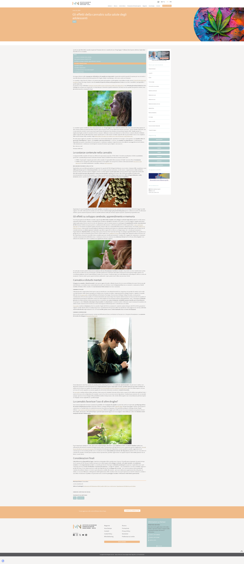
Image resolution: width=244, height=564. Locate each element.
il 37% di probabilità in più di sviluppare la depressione (113, 388)
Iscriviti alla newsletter (132, 510)
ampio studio (84, 295)
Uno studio (76, 306)
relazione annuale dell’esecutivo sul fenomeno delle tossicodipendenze (106, 85)
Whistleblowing (108, 536)
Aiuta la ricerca (167, 5)
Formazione (125, 528)
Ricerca (115, 6)
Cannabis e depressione (79, 67)
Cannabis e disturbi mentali (80, 63)
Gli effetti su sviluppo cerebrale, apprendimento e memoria (87, 61)
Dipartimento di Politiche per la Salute (126, 486)
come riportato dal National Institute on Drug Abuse (90, 410)
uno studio (77, 392)
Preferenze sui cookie (128, 536)
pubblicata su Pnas (114, 233)
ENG (171, 1)
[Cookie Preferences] (3, 561)
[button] (110, 5)
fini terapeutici (108, 163)
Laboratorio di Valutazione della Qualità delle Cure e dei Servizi (100, 486)
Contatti (158, 6)
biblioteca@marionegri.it (155, 189)
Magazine (145, 6)
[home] (81, 3)
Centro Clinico (122, 6)
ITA (167, 1)
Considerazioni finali (79, 71)
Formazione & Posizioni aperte (134, 6)
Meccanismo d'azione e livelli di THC (82, 59)
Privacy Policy (126, 531)
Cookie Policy (108, 534)
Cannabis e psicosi (78, 65)
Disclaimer (125, 534)
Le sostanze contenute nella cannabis (82, 57)
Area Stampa (151, 6)
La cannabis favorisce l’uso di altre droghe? (84, 69)
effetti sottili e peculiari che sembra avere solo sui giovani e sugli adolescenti (113, 136)
